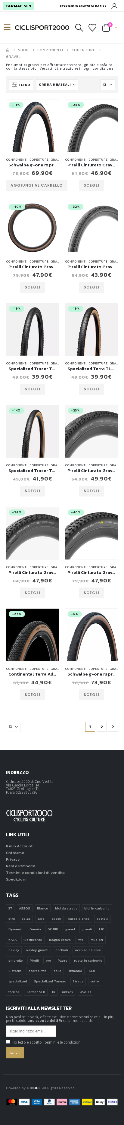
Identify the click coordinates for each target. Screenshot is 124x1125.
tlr (53, 991)
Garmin (35, 929)
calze (26, 918)
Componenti (17, 159)
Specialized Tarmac (50, 981)
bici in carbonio (97, 908)
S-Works (15, 970)
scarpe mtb (38, 970)
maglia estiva (60, 939)
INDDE (35, 1088)
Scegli (91, 185)
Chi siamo (15, 853)
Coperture (39, 159)
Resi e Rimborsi (20, 866)
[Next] (113, 727)
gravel (70, 929)
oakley (13, 949)
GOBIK (53, 929)
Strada (78, 981)
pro (48, 960)
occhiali (61, 949)
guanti (87, 929)
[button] (10, 27)
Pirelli (34, 960)
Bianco (42, 908)
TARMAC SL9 (18, 6)
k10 (101, 929)
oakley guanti (37, 949)
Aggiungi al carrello (37, 185)
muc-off (97, 939)
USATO (85, 991)
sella (57, 970)
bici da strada (66, 908)
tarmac (14, 991)
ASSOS (24, 908)
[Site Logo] (42, 27)
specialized (17, 981)
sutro (94, 981)
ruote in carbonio (88, 960)
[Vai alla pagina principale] (8, 50)
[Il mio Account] (114, 5)
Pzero (62, 960)
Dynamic (15, 929)
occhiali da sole (88, 949)
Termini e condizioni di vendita (35, 872)
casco (56, 918)
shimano (75, 970)
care (41, 918)
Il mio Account (19, 846)
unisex (67, 991)
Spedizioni (16, 879)
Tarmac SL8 (35, 991)
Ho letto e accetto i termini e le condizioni (46, 1042)
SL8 (92, 970)
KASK (12, 939)
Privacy (13, 859)
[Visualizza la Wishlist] (92, 28)
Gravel (57, 159)
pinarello (15, 960)
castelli (103, 918)
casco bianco (79, 918)
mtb (81, 939)
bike (11, 918)
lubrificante (32, 939)
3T (10, 908)
